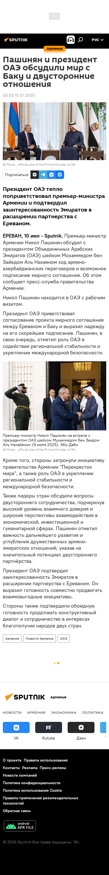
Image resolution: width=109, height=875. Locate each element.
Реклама (29, 767)
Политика (92, 712)
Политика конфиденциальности (31, 782)
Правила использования (46, 760)
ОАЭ (63, 638)
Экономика (63, 712)
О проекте (12, 760)
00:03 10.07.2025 (19, 95)
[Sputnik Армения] (17, 41)
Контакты (11, 767)
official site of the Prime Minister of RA (46, 164)
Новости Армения (39, 638)
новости (12, 712)
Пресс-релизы (53, 767)
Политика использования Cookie (32, 790)
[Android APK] (20, 826)
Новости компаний (20, 775)
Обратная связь (17, 810)
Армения (12, 638)
